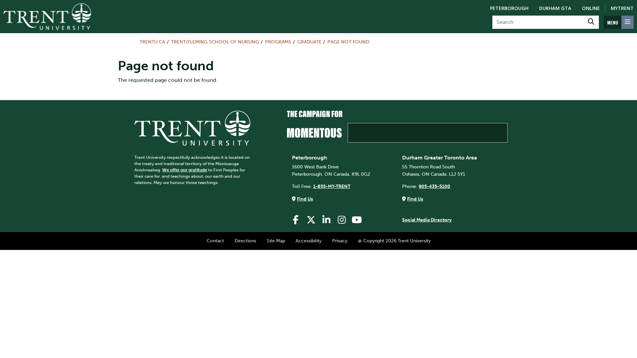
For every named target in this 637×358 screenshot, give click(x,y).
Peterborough (509, 8)
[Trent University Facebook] (296, 219)
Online (591, 8)
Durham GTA (555, 8)
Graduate (309, 42)
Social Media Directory (427, 220)
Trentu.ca (152, 42)
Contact (215, 241)
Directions (245, 241)
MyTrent (622, 8)
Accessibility (308, 241)
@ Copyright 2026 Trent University (394, 241)
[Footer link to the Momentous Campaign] (397, 127)
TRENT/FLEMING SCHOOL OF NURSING (215, 42)
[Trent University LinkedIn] (326, 219)
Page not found (348, 42)
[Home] (47, 16)
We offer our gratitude (184, 169)
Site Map (276, 241)
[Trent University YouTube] (357, 219)
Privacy (339, 241)
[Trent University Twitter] (311, 219)
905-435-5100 (434, 186)
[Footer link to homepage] (192, 128)
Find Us (305, 199)
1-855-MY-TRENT (331, 186)
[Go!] (591, 22)
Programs (278, 42)
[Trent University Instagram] (341, 219)
